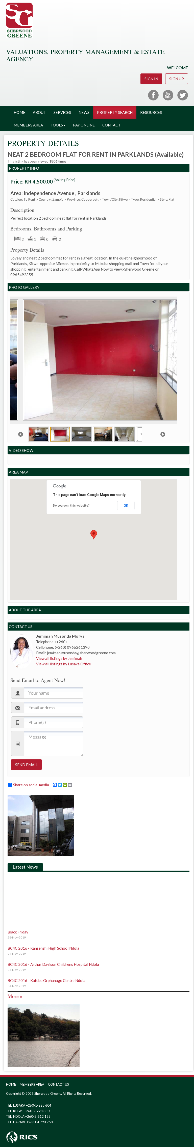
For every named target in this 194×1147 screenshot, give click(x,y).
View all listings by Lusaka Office (63, 664)
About (39, 112)
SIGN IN (151, 78)
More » (15, 996)
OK (126, 506)
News (84, 112)
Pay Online (84, 125)
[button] (93, 534)
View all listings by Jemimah (59, 658)
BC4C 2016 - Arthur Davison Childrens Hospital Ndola (53, 957)
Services (62, 112)
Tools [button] (57, 125)
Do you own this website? (71, 505)
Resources (151, 112)
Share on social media (31, 785)
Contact (111, 125)
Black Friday (18, 925)
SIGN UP (176, 78)
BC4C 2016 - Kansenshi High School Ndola (43, 941)
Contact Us (58, 1084)
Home (19, 112)
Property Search (115, 112)
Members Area (28, 125)
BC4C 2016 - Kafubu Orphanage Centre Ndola (46, 973)
